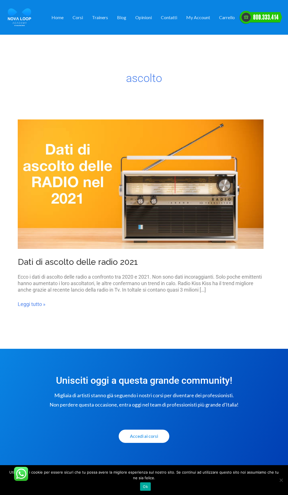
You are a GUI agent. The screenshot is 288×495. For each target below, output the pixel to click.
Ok (145, 486)
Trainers (100, 17)
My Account (198, 17)
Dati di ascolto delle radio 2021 (78, 262)
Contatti (169, 17)
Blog (121, 17)
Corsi (78, 17)
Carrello (227, 17)
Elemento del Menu (260, 17)
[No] (281, 480)
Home (57, 17)
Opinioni (143, 17)
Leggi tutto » (31, 304)
